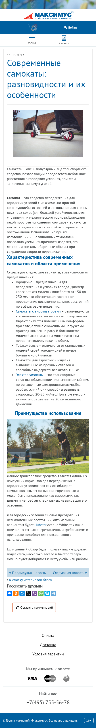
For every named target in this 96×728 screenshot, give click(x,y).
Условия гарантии (48, 654)
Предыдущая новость (28, 572)
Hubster (40, 524)
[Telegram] (53, 593)
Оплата (48, 635)
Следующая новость (69, 572)
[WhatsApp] (41, 593)
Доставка (48, 644)
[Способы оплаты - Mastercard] (50, 678)
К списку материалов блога (30, 580)
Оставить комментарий (36, 607)
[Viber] (34, 593)
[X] (28, 593)
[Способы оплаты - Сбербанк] (66, 678)
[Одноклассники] (16, 593)
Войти (72, 27)
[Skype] (47, 593)
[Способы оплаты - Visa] (32, 678)
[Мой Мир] (22, 593)
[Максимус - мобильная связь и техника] (48, 15)
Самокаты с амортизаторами (38, 311)
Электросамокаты (30, 374)
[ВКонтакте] (9, 593)
